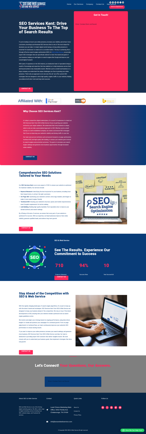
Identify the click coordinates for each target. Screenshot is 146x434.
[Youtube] (120, 407)
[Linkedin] (111, 407)
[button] (132, 430)
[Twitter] (115, 407)
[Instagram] (107, 407)
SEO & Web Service (57, 52)
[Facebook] (102, 407)
